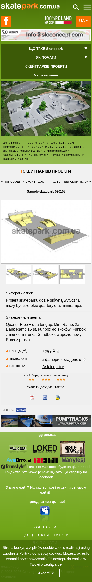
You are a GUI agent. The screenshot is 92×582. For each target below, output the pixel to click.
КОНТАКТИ (45, 527)
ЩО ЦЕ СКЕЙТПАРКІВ (45, 535)
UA (82, 21)
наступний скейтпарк (69, 181)
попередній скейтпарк (24, 181)
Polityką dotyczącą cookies (40, 553)
